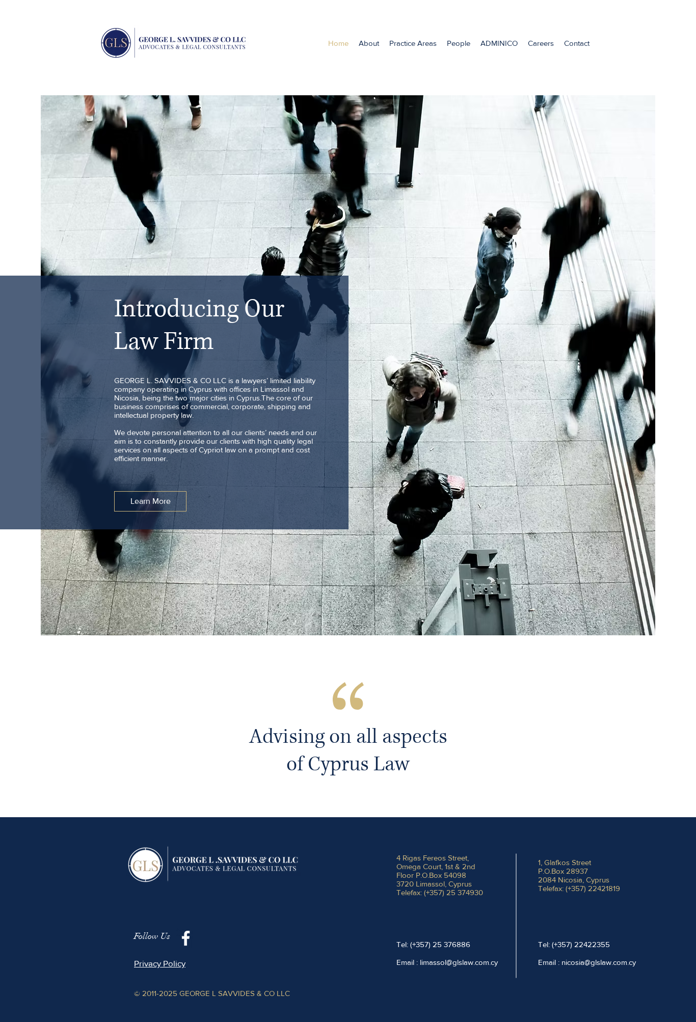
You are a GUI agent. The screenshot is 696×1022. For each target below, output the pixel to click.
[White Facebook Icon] (186, 938)
